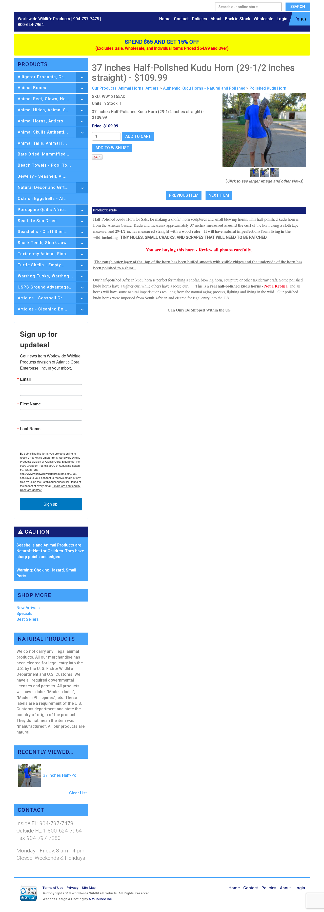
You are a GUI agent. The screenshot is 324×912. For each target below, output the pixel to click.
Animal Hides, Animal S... (44, 110)
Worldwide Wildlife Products (44, 18)
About (216, 18)
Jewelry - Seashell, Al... (42, 176)
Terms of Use (53, 887)
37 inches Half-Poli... (62, 775)
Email (25, 379)
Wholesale (263, 18)
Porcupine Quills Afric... (43, 209)
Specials (24, 613)
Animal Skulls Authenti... (43, 132)
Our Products (104, 88)
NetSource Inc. (101, 899)
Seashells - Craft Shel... (43, 231)
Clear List (78, 793)
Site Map (89, 887)
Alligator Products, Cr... (42, 76)
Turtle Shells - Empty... (41, 265)
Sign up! (51, 504)
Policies (199, 18)
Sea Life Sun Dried (37, 220)
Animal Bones (32, 87)
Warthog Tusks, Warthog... (45, 276)
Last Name (30, 429)
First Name (30, 404)
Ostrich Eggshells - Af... (43, 198)
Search (297, 6)
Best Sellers (27, 619)
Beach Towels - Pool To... (44, 165)
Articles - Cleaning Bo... (42, 309)
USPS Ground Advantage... (45, 287)
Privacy (72, 887)
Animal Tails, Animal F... (42, 143)
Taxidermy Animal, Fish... (44, 253)
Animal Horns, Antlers (40, 121)
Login (282, 18)
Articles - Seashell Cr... (42, 298)
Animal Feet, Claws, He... (43, 98)
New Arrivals (28, 607)
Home (164, 18)
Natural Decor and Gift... (43, 187)
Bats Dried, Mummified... (43, 154)
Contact (181, 18)
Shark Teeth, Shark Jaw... (44, 242)
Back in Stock (237, 18)
